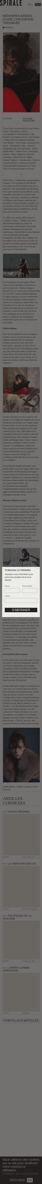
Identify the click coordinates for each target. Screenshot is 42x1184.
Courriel (7, 596)
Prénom (7, 586)
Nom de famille (27, 586)
